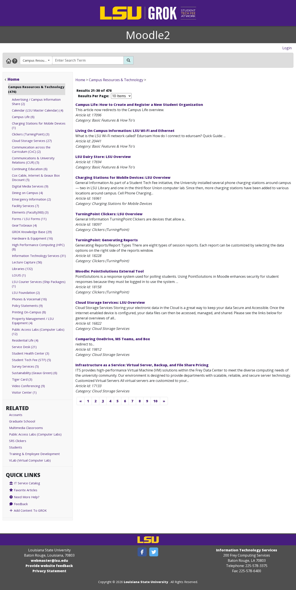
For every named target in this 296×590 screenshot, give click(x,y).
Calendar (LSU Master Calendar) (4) (37, 110)
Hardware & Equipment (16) (32, 238)
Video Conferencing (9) (28, 386)
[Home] (8, 60)
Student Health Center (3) (30, 353)
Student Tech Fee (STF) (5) (31, 360)
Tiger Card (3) (22, 379)
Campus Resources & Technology (37, 60)
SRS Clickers (17, 441)
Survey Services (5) (25, 366)
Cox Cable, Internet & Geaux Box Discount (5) (36, 177)
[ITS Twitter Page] (153, 551)
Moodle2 (148, 35)
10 (155, 401)
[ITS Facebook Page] (142, 551)
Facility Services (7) (25, 206)
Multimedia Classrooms (26, 428)
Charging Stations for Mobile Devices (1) (38, 125)
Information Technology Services (246, 550)
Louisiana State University (146, 582)
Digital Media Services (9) (30, 186)
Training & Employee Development (34, 454)
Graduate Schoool (22, 421)
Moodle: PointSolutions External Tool (109, 271)
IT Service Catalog (26, 483)
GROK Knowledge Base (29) (32, 232)
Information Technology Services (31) (39, 255)
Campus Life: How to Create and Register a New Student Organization (139, 104)
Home (13, 79)
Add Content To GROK (30, 510)
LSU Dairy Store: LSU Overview (103, 156)
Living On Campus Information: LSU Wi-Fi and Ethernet (124, 130)
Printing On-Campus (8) (29, 312)
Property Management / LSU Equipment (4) (33, 320)
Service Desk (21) (24, 347)
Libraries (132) (22, 268)
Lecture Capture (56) (27, 262)
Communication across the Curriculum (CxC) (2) (31, 149)
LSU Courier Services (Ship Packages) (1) (38, 283)
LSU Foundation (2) (26, 292)
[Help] (14, 60)
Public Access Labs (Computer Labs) (35, 434)
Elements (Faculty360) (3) (30, 212)
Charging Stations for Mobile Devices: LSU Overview (123, 177)
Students (15, 447)
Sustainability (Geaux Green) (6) (34, 373)
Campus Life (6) (23, 117)
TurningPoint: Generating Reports (106, 240)
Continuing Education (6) (29, 169)
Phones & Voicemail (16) (29, 299)
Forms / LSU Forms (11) (29, 219)
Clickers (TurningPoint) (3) (30, 134)
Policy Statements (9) (27, 305)
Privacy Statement (49, 571)
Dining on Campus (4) (27, 193)
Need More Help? (26, 497)
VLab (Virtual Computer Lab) (30, 460)
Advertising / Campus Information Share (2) (36, 101)
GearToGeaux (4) (24, 225)
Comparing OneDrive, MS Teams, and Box (112, 339)
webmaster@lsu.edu (49, 560)
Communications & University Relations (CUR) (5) (33, 160)
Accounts (15, 415)
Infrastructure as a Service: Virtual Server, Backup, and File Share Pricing (141, 365)
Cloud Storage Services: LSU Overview (110, 302)
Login (287, 48)
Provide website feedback (49, 565)
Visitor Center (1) (24, 392)
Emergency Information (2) (31, 199)
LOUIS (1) (19, 275)
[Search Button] (128, 60)
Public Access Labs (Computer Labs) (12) (38, 331)
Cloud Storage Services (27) (32, 140)
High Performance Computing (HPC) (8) (38, 247)
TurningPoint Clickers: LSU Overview (109, 214)
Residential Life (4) (25, 340)
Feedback (20, 504)
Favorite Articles (25, 490)
